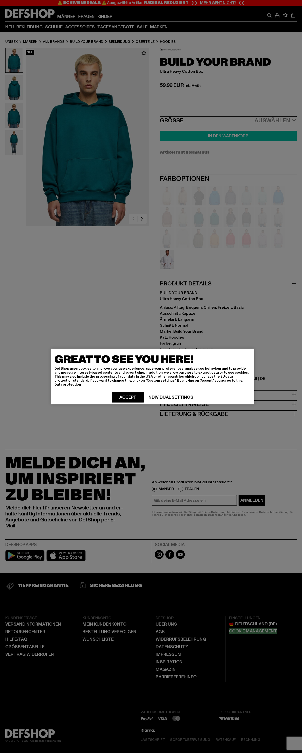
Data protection (67, 384)
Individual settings (170, 397)
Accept (127, 397)
